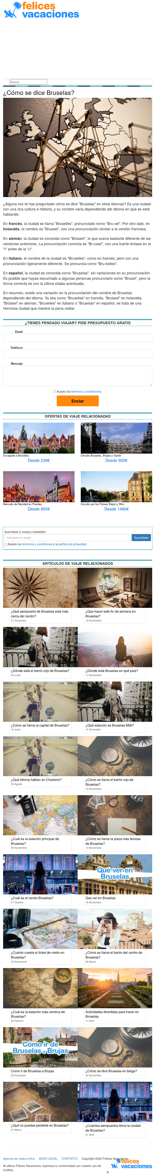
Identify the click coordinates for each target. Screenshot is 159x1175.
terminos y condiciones (37, 544)
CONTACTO (70, 1158)
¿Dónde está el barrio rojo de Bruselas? (40, 670)
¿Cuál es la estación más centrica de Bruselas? (38, 1014)
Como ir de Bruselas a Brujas (32, 1071)
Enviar (77, 401)
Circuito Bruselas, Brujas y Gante (101, 455)
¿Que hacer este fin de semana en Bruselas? (111, 613)
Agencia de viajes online (19, 1158)
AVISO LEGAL (48, 1158)
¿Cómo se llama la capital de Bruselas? (40, 725)
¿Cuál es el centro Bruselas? (32, 897)
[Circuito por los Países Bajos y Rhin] (116, 497)
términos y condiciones (86, 391)
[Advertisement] (77, 49)
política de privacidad (72, 544)
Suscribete (141, 538)
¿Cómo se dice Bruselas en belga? (111, 1071)
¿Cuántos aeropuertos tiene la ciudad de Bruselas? (113, 1128)
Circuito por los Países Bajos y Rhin (102, 504)
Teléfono (16, 347)
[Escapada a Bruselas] (39, 440)
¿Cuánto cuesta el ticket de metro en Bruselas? (37, 955)
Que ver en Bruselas (101, 897)
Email (19, 332)
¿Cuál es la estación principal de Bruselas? (35, 841)
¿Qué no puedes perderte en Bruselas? (40, 1125)
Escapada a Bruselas (16, 455)
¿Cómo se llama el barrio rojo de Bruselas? (109, 782)
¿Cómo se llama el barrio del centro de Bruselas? (114, 955)
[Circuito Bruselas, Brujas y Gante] (116, 447)
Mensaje (17, 363)
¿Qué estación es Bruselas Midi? (110, 725)
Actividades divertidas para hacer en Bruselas (112, 1014)
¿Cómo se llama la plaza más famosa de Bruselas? (113, 841)
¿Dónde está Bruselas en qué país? (112, 670)
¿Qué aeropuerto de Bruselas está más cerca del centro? (39, 613)
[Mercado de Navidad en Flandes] (39, 491)
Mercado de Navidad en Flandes (22, 504)
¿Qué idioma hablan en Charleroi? (36, 779)
